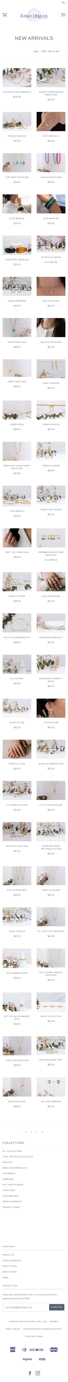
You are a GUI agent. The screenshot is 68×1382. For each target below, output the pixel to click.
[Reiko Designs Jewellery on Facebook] (30, 1374)
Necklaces (9, 1190)
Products (8, 1255)
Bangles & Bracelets (15, 1168)
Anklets (7, 1162)
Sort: (36, 51)
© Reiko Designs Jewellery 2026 (28, 1322)
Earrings (8, 1179)
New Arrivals (10, 1196)
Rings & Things (11, 1207)
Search (54, 1322)
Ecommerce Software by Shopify (42, 1329)
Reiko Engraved (12, 1202)
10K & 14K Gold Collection (18, 1157)
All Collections (12, 1151)
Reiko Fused (10, 1266)
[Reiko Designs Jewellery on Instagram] (38, 1374)
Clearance (9, 1173)
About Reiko (10, 1272)
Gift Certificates (13, 1185)
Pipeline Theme (34, 1336)
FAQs (5, 1278)
